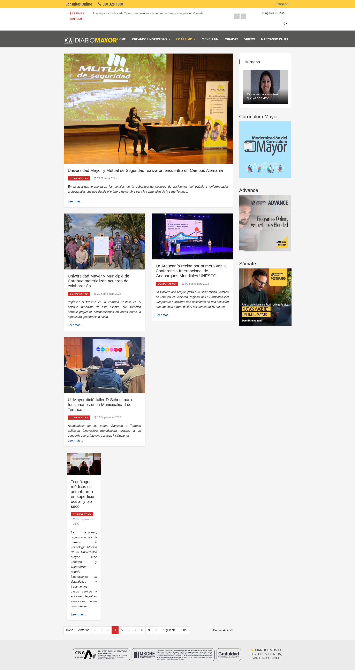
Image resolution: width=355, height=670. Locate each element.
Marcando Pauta (274, 39)
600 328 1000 (112, 4)
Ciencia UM (210, 39)
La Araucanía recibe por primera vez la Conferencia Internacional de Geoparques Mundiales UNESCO (191, 271)
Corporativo (79, 178)
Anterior (83, 630)
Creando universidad (149, 39)
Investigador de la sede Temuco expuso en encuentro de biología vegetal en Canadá (148, 13)
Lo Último (184, 39)
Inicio (69, 630)
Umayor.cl (282, 4)
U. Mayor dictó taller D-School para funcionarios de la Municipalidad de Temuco (100, 404)
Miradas (231, 39)
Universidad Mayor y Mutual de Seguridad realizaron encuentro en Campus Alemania (145, 170)
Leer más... (75, 201)
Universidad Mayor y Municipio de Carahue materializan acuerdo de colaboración (98, 281)
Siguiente (169, 630)
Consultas (79, 4)
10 (156, 630)
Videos (249, 39)
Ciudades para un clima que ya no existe (263, 96)
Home (121, 39)
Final (184, 630)
